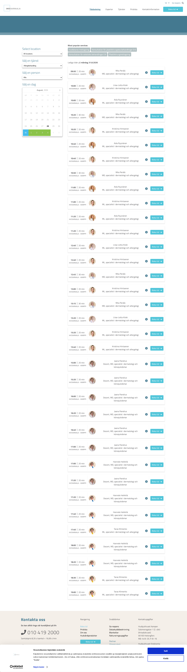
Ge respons (176, 3)
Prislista (133, 9)
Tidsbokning (95, 9)
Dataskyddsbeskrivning (119, 629)
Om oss (83, 632)
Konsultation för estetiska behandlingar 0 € (87, 54)
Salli (166, 651)
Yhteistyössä (114, 644)
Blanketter (114, 632)
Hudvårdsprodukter (88, 635)
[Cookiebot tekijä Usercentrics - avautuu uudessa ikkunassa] (16, 667)
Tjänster (121, 9)
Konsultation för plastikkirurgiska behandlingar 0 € (114, 49)
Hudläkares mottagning (79, 49)
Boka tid (171, 9)
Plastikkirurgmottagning (119, 54)
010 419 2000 (42, 632)
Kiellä (165, 658)
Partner (112, 641)
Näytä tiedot (38, 667)
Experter (109, 9)
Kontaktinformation (150, 9)
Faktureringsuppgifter (118, 635)
